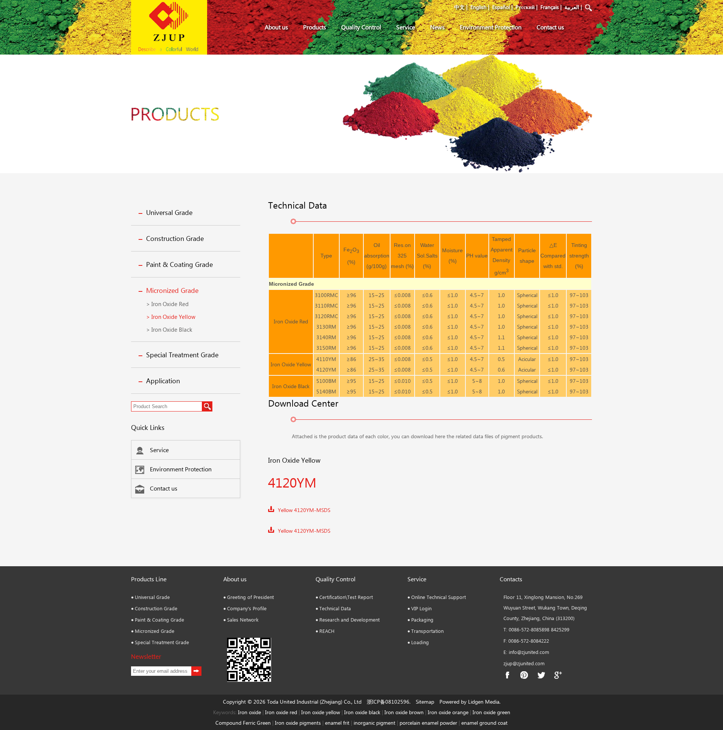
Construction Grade (175, 238)
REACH (326, 631)
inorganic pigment (374, 722)
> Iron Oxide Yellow (170, 316)
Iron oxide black (362, 712)
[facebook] (507, 675)
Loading (420, 642)
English (478, 7)
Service (405, 27)
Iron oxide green (491, 712)
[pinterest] (524, 675)
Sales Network (242, 619)
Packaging (422, 619)
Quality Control (361, 27)
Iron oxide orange (448, 712)
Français (549, 7)
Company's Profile (247, 608)
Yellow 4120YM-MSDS (304, 510)
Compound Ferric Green (243, 722)
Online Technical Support (438, 597)
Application (163, 380)
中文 (459, 7)
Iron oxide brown (404, 712)
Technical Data (335, 608)
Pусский (525, 7)
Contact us (550, 27)
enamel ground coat (484, 722)
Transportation (427, 631)
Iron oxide (249, 712)
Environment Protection (491, 27)
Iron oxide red (281, 712)
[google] (558, 675)
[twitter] (541, 675)
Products (314, 27)
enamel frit (337, 722)
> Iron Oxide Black (169, 329)
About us (276, 27)
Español (501, 7)
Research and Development (349, 619)
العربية (571, 7)
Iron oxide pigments (298, 722)
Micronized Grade (172, 290)
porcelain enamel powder (429, 722)
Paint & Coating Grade (179, 264)
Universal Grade (169, 212)
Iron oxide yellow (320, 712)
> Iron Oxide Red (167, 304)
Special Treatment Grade (182, 354)
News (437, 27)
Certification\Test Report (346, 597)
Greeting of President (250, 597)
